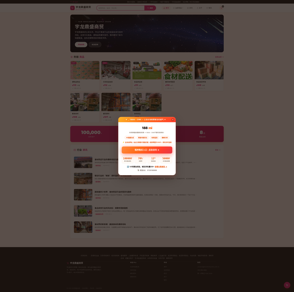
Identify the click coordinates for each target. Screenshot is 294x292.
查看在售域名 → (161, 167)
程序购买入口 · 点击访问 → (147, 150)
